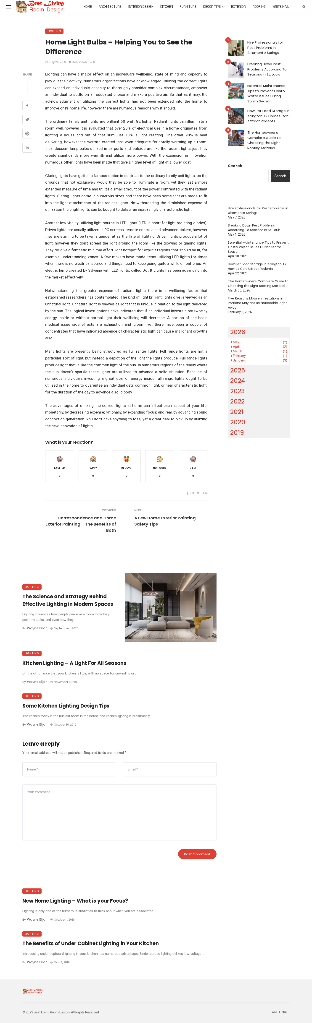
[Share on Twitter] (27, 120)
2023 (237, 391)
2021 (236, 411)
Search (235, 166)
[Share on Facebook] (27, 106)
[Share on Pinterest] (27, 134)
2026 (237, 332)
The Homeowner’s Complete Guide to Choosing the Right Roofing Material (264, 140)
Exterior (238, 7)
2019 (237, 432)
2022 (237, 401)
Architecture (110, 7)
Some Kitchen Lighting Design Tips (65, 705)
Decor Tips (212, 7)
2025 (237, 370)
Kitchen (166, 7)
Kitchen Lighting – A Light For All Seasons (74, 663)
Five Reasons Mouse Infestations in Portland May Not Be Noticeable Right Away (257, 303)
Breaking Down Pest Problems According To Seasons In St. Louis (267, 69)
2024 (237, 380)
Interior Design (140, 7)
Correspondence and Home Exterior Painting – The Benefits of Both (80, 524)
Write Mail (280, 7)
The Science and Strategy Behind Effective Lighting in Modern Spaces (67, 600)
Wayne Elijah (37, 628)
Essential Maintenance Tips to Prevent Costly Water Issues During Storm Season (266, 93)
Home (88, 7)
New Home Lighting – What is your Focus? (75, 900)
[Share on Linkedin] (27, 148)
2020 (237, 422)
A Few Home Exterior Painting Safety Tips (165, 521)
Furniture (188, 7)
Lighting (54, 31)
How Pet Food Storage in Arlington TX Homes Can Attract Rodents (268, 115)
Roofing (259, 7)
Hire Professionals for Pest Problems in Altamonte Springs (265, 47)
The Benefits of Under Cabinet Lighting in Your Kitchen (90, 943)
